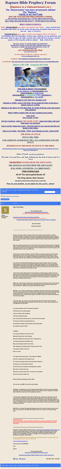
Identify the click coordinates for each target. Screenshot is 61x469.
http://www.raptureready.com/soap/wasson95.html (26, 217)
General (15, 190)
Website (23, 458)
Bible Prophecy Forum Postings (24, 190)
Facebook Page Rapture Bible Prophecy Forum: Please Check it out (36, 455)
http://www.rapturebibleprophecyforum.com (36, 212)
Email (16, 458)
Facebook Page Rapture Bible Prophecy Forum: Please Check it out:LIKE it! (36, 219)
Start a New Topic (5, 199)
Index (11, 190)
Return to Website (5, 190)
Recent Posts (4, 191)
